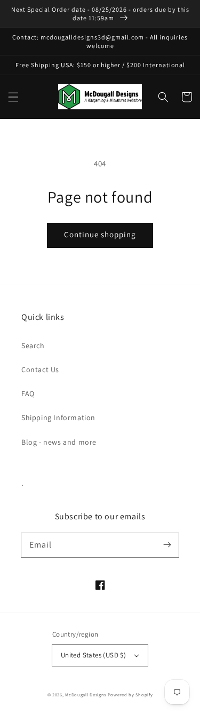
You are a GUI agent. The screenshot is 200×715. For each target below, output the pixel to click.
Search (33, 345)
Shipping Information (58, 417)
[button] (13, 97)
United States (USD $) (93, 655)
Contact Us (40, 369)
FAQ (28, 393)
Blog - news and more (59, 442)
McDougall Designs (85, 694)
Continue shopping (100, 234)
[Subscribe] (167, 545)
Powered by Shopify (130, 694)
